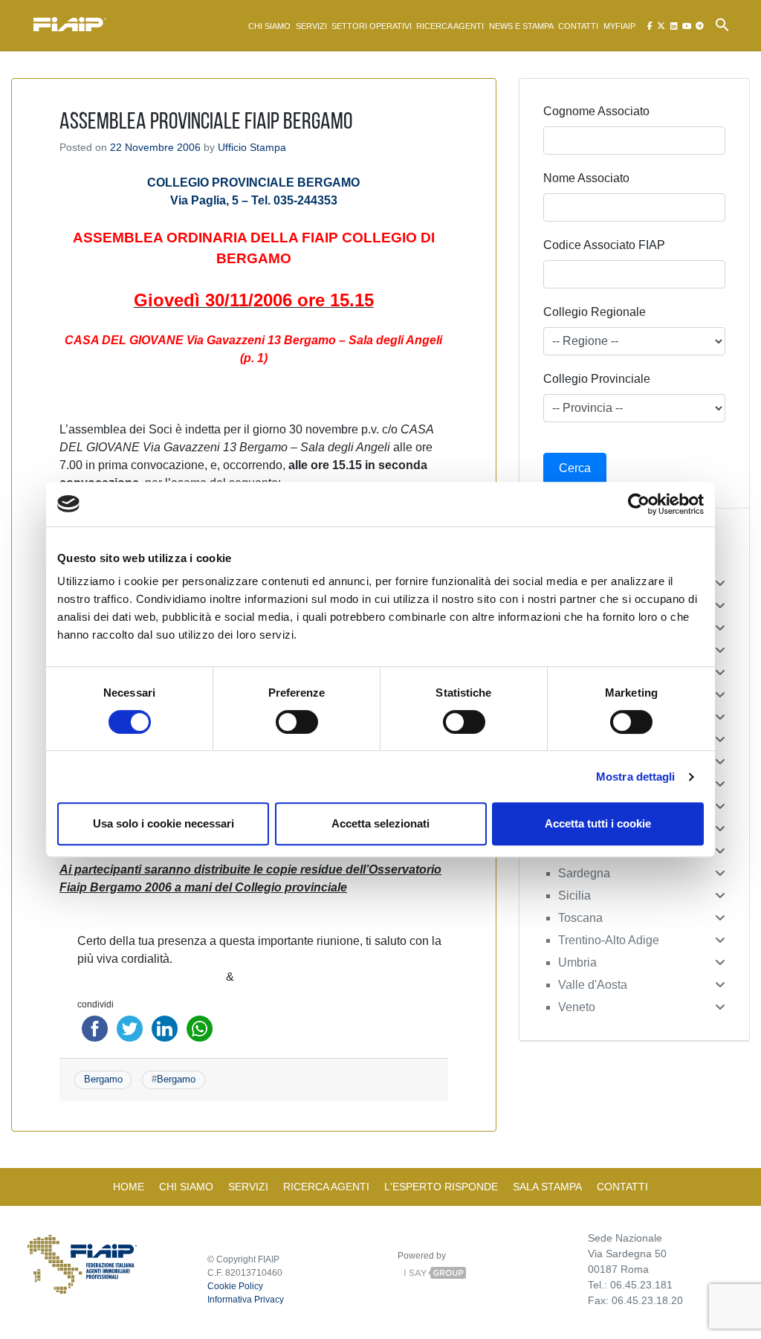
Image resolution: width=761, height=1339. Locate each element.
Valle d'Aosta (592, 984)
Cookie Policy (235, 1286)
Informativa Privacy (245, 1299)
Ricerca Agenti (450, 26)
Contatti (578, 26)
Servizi (311, 26)
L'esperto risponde (441, 1187)
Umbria (577, 962)
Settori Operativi (371, 26)
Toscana (580, 918)
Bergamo (103, 1079)
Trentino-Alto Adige (608, 940)
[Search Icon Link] (722, 23)
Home (128, 1187)
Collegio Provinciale (596, 378)
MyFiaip (619, 26)
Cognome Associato (596, 111)
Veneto (576, 1007)
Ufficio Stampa (252, 147)
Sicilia (574, 895)
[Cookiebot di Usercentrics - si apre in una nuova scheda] (639, 504)
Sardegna (584, 873)
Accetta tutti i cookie (598, 823)
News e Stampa (521, 26)
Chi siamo (269, 26)
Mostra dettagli (636, 776)
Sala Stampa (547, 1187)
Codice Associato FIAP (604, 245)
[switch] (297, 722)
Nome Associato (586, 178)
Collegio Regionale (594, 312)
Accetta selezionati (380, 823)
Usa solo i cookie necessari (163, 823)
